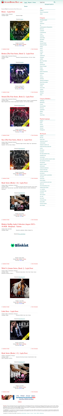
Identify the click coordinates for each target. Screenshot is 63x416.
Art (40, 25)
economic (42, 192)
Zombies (42, 93)
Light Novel (42, 55)
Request (30, 2)
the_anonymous (22, 234)
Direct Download (35, 49)
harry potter (42, 201)
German (41, 128)
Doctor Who (42, 37)
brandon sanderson (44, 171)
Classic (41, 104)
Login (25, 2)
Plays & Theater (43, 66)
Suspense (42, 84)
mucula (21, 62)
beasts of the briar (43, 169)
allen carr (42, 183)
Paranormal (42, 64)
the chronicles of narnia (45, 160)
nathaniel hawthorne (44, 167)
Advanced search (49, 4)
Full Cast (42, 107)
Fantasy (41, 41)
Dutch (41, 122)
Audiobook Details (6, 49)
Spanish (41, 126)
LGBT (41, 53)
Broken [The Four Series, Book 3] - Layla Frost (18, 53)
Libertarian (42, 109)
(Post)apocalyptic (43, 20)
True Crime (42, 87)
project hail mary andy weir (45, 146)
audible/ (41, 135)
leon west (42, 198)
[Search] (54, 2)
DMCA (38, 413)
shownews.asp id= (44, 141)
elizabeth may (43, 155)
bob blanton (42, 162)
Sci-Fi (41, 75)
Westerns (42, 91)
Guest (22, 19)
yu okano (42, 151)
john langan (42, 205)
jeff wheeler (42, 166)
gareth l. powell (43, 164)
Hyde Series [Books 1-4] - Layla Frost (15, 183)
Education (42, 39)
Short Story (42, 115)
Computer (42, 30)
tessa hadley (42, 180)
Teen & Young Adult (44, 12)
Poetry (41, 68)
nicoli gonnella (43, 200)
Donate (26, 6)
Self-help (42, 78)
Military (41, 111)
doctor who (42, 139)
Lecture (41, 52)
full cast (41, 137)
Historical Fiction (43, 44)
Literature (42, 57)
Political (41, 69)
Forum (34, 2)
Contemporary (43, 32)
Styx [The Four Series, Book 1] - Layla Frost (17, 140)
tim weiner (42, 150)
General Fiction (43, 43)
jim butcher (42, 173)
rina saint (42, 176)
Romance (42, 73)
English (41, 121)
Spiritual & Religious (44, 80)
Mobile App (42, 413)
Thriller (41, 85)
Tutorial (41, 89)
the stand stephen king (44, 153)
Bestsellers (42, 102)
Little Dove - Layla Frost (10, 311)
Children (42, 10)
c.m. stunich (42, 189)
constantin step (43, 191)
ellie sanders (42, 194)
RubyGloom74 (22, 105)
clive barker (42, 157)
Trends (35, 413)
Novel (41, 113)
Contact (31, 413)
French (41, 124)
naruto (41, 148)
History (41, 46)
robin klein (42, 178)
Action (41, 21)
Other (41, 94)
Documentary (43, 106)
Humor (41, 50)
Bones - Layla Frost (8, 12)
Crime (41, 34)
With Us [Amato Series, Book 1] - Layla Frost (17, 268)
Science (41, 77)
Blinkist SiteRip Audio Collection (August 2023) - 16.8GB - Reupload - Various (19, 225)
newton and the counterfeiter (46, 175)
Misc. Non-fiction (43, 60)
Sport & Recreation (44, 82)
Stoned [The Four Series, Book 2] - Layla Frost (18, 96)
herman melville (43, 203)
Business (42, 28)
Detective (42, 36)
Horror (41, 48)
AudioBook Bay (13, 1)
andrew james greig (44, 187)
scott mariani (42, 143)
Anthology (42, 100)
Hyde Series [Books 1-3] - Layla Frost (15, 353)
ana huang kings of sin (44, 185)
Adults (41, 14)
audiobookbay (23, 413)
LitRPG (41, 59)
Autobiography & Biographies (46, 27)
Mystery (41, 62)
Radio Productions (44, 71)
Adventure (42, 23)
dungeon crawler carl (44, 144)
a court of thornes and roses (46, 182)
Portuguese (42, 129)
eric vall (41, 196)
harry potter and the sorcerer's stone (47, 159)
